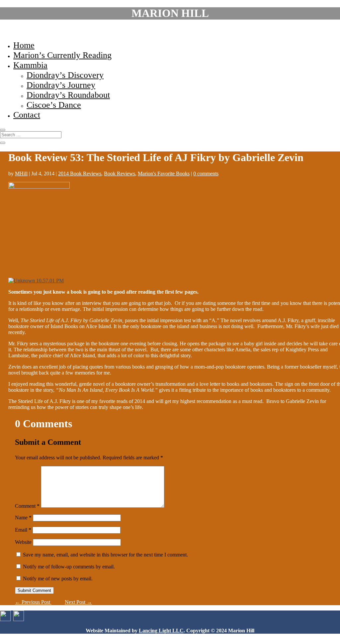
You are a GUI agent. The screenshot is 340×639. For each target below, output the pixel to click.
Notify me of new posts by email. (58, 578)
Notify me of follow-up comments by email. (69, 566)
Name (23, 517)
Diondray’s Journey (61, 85)
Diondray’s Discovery (65, 75)
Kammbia (30, 65)
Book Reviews (119, 173)
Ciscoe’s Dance (54, 105)
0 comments (205, 173)
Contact (26, 115)
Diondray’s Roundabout (68, 95)
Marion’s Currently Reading (62, 55)
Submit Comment (34, 590)
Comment (27, 506)
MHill (21, 173)
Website (23, 542)
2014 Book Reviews (79, 173)
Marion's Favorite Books (164, 173)
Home (24, 45)
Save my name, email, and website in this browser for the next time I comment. (105, 554)
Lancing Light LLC (161, 630)
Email (23, 530)
